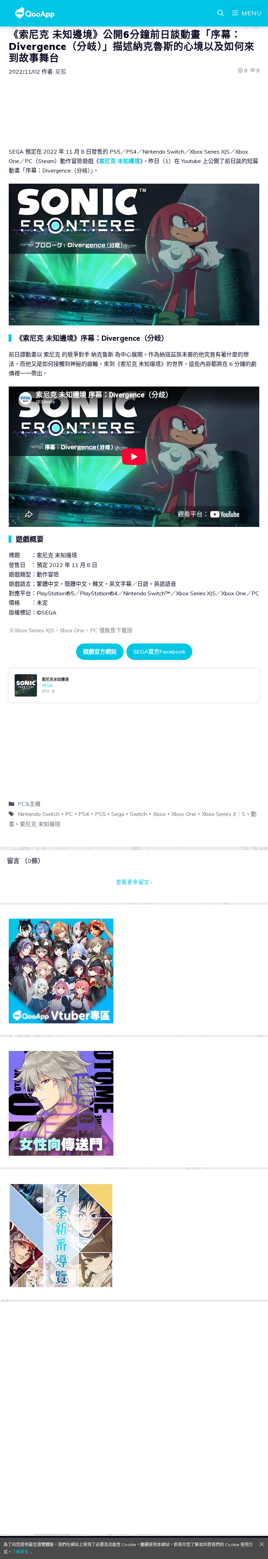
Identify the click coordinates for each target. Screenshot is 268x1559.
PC (69, 813)
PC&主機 (29, 803)
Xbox (159, 813)
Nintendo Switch (39, 813)
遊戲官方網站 (100, 651)
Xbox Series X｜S (223, 813)
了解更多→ (22, 1551)
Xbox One (183, 813)
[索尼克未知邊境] (134, 685)
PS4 (84, 813)
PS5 (100, 813)
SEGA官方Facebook (159, 651)
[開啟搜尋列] (220, 13)
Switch (138, 813)
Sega (117, 813)
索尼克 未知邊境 (119, 160)
